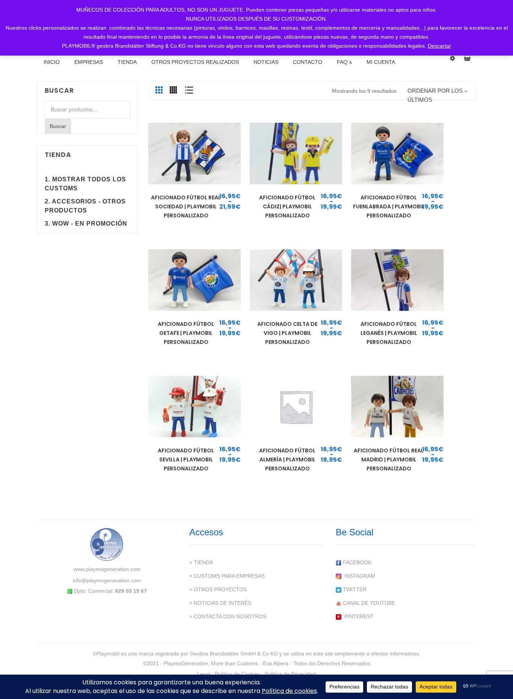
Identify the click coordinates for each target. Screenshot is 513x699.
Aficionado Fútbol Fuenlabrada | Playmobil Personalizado (388, 206)
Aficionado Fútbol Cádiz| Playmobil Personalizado (287, 206)
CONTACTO (307, 62)
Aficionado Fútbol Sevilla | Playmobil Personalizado (186, 459)
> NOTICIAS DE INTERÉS (220, 603)
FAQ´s (344, 62)
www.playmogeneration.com (107, 569)
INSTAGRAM (358, 576)
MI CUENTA (381, 62)
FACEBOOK (356, 562)
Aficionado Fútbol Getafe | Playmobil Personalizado (186, 333)
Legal (203, 674)
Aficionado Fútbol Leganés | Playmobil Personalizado (389, 333)
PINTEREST (357, 616)
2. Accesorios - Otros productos (85, 206)
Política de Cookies (237, 674)
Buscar (58, 126)
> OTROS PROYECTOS (218, 589)
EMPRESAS (88, 62)
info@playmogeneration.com (107, 580)
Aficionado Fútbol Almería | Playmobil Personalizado (287, 459)
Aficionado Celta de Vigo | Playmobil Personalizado (287, 333)
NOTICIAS (265, 62)
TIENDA (127, 62)
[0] (470, 58)
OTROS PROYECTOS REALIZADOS (195, 62)
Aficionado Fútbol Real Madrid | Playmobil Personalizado (389, 459)
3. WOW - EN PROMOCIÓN (86, 223)
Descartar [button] (439, 46)
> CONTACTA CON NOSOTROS (227, 616)
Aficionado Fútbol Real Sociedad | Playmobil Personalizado (186, 206)
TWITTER (354, 589)
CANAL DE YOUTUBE (368, 603)
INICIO (52, 62)
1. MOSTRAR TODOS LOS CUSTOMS (85, 183)
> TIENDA (201, 562)
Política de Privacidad (290, 674)
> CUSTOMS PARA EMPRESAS (227, 576)
